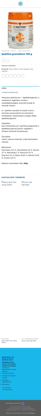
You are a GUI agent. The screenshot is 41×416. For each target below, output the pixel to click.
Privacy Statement (28, 410)
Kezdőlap (5, 51)
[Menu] (3, 3)
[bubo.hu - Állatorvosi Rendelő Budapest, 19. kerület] (21, 3)
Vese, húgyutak (24, 51)
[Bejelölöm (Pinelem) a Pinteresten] (18, 76)
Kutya (13, 51)
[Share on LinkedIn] (22, 76)
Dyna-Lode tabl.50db (29, 341)
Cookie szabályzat (13, 410)
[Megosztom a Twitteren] (11, 76)
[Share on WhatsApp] (3, 76)
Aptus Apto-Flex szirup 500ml (9, 341)
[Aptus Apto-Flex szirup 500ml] (10, 259)
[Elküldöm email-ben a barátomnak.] (15, 76)
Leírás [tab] (4, 88)
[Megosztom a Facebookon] (7, 76)
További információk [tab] (10, 92)
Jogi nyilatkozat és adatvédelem (20, 408)
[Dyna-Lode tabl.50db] (30, 259)
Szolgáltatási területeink (20, 407)
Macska (16, 69)
